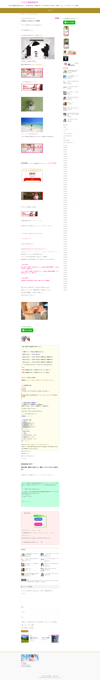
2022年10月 (66, 204)
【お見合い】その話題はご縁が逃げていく (32, 558)
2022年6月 (65, 213)
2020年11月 (65, 254)
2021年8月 (65, 235)
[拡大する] (67, 27)
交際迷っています (28, 568)
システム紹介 (66, 129)
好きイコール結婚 (45, 637)
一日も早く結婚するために (68, 135)
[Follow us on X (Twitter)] (22, 669)
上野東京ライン (42, 580)
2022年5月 (65, 215)
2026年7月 (65, 149)
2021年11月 (65, 228)
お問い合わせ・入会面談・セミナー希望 (45, 532)
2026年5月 (65, 154)
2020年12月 (66, 252)
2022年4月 (65, 217)
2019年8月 (65, 287)
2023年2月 (65, 195)
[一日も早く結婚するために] (25, 638)
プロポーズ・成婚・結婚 (68, 133)
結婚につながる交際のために (68, 142)
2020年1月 (65, 276)
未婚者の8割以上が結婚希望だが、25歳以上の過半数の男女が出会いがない (37, 444)
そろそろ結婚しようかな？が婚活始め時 (31, 563)
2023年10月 (66, 180)
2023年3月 (65, 193)
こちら (42, 292)
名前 (22, 607)
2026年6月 (65, 151)
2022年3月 (65, 219)
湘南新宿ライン (38, 581)
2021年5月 (65, 241)
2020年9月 (65, 259)
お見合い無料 (30, 580)
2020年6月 (65, 265)
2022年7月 (65, 211)
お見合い (57, 18)
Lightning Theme (49, 677)
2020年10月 (66, 257)
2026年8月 (65, 147)
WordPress (44, 677)
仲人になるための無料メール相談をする (45, 225)
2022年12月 (66, 200)
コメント (23, 593)
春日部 (57, 580)
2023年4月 (65, 191)
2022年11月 (65, 202)
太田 (51, 580)
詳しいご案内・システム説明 (34, 530)
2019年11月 (65, 281)
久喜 (46, 580)
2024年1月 (65, 173)
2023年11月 (65, 178)
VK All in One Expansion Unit (57, 677)
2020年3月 (65, 272)
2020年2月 (65, 274)
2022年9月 (65, 206)
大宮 (48, 580)
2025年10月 (66, 167)
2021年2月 (65, 248)
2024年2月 (65, 171)
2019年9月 (65, 285)
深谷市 (34, 581)
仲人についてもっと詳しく (38, 220)
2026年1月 (65, 162)
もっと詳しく (33, 81)
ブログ (65, 131)
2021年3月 (65, 246)
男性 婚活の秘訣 (66, 140)
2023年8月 (65, 184)
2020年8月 (65, 261)
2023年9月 (65, 182)
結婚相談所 (43, 581)
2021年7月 (65, 237)
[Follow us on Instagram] (25, 669)
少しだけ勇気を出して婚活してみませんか (52, 573)
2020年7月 (65, 263)
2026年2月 (65, 160)
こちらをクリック (29, 416)
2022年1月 (65, 224)
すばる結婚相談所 (35, 580)
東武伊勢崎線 (30, 581)
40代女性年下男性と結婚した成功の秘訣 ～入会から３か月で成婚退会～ (72, 114)
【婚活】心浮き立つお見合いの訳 (50, 568)
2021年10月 (66, 230)
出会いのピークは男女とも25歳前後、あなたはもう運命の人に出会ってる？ (40, 380)
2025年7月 (65, 169)
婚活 (54, 580)
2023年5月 (65, 189)
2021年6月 (65, 239)
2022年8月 (65, 208)
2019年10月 (66, 283)
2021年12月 (66, 226)
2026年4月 (65, 156)
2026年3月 (65, 158)
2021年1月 (65, 250)
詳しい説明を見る (37, 64)
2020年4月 (65, 270)
